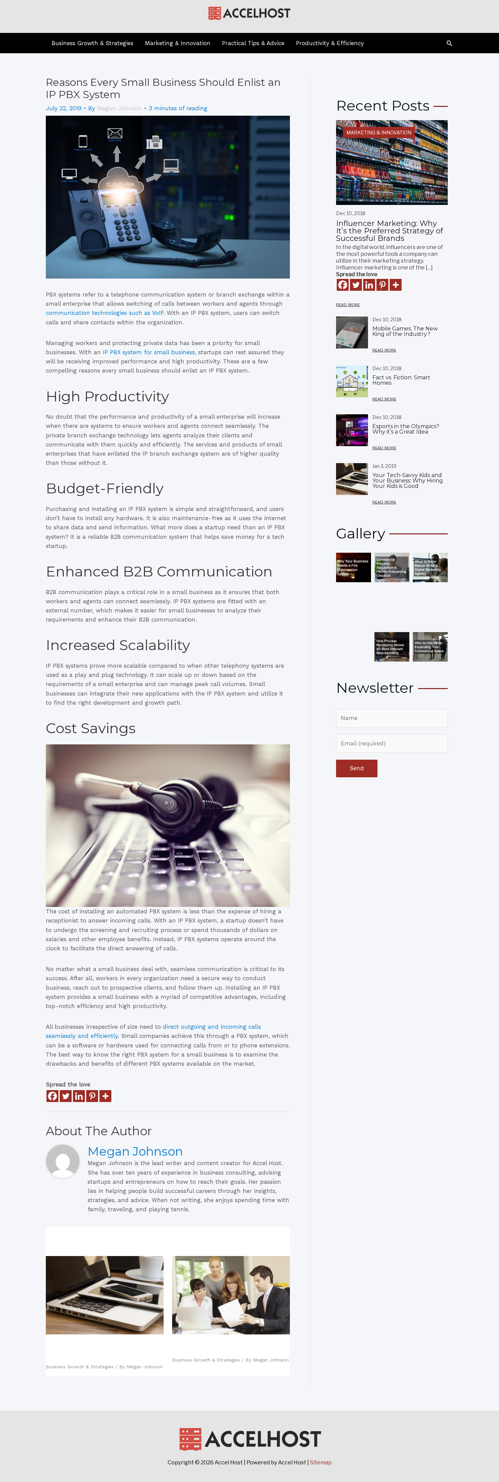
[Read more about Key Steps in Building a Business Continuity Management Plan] (231, 1294)
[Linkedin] (79, 1096)
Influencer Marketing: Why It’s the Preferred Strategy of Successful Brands (389, 231)
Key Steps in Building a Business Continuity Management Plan (227, 1347)
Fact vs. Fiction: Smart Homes (401, 380)
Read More (348, 304)
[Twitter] (66, 1096)
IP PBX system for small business (149, 352)
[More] (105, 1096)
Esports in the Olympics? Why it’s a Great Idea (405, 429)
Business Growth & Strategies (80, 1366)
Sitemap (321, 1462)
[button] (449, 43)
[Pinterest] (92, 1096)
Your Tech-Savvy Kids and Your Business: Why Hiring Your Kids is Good (102, 1350)
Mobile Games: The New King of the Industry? (405, 331)
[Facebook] (52, 1096)
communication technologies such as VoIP (104, 312)
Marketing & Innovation (378, 132)
